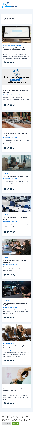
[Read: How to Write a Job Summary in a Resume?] (16, 332)
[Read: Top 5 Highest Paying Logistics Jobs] (16, 162)
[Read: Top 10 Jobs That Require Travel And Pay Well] (16, 289)
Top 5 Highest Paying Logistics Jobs (15, 176)
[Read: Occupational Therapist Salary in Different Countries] (16, 375)
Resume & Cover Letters (15, 45)
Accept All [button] (15, 423)
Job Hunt (5, 173)
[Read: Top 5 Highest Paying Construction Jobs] (16, 120)
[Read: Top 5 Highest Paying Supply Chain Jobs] (16, 204)
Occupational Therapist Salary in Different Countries (14, 389)
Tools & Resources (19, 88)
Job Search (6, 45)
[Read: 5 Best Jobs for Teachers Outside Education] (16, 246)
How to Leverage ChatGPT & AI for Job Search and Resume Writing (15, 48)
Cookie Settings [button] (6, 423)
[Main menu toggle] (29, 4)
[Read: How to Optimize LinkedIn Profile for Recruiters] (16, 77)
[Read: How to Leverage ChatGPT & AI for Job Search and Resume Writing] (16, 34)
